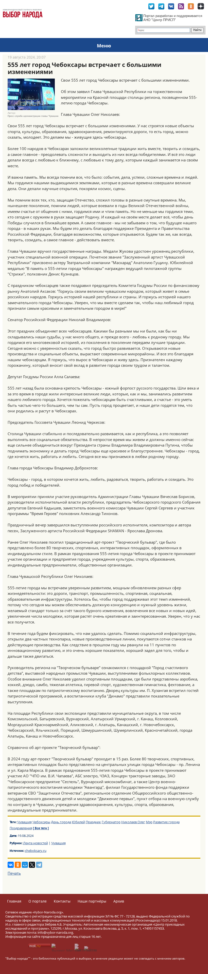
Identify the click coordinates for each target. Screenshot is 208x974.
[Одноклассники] (18, 865)
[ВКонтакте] (11, 865)
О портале (37, 901)
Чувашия (24, 822)
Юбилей (78, 822)
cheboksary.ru (35, 850)
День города (61, 822)
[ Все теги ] (41, 828)
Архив (118, 901)
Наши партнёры (92, 901)
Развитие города (166, 822)
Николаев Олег (133, 822)
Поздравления (21, 828)
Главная (14, 901)
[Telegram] (39, 865)
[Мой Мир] (25, 865)
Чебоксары (41, 822)
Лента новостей (35, 843)
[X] (32, 865)
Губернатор (111, 822)
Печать (14, 873)
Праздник (93, 822)
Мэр (149, 822)
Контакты (62, 901)
